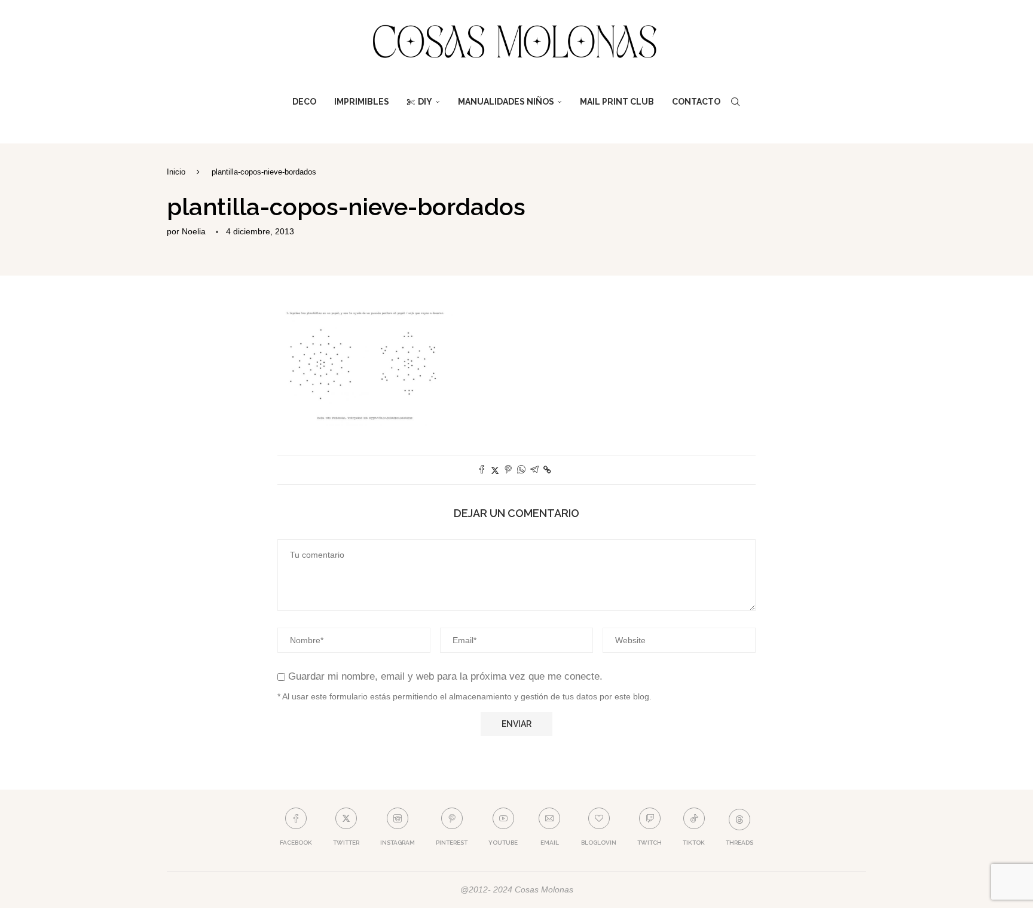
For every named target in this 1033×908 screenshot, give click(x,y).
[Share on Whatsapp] (521, 470)
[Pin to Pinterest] (508, 470)
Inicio (176, 171)
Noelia (194, 231)
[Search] (735, 101)
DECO (304, 101)
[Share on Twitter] (495, 470)
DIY (425, 101)
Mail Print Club (617, 101)
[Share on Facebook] (482, 470)
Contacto (696, 101)
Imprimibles (361, 101)
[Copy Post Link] (547, 470)
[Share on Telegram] (534, 470)
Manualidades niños (506, 101)
